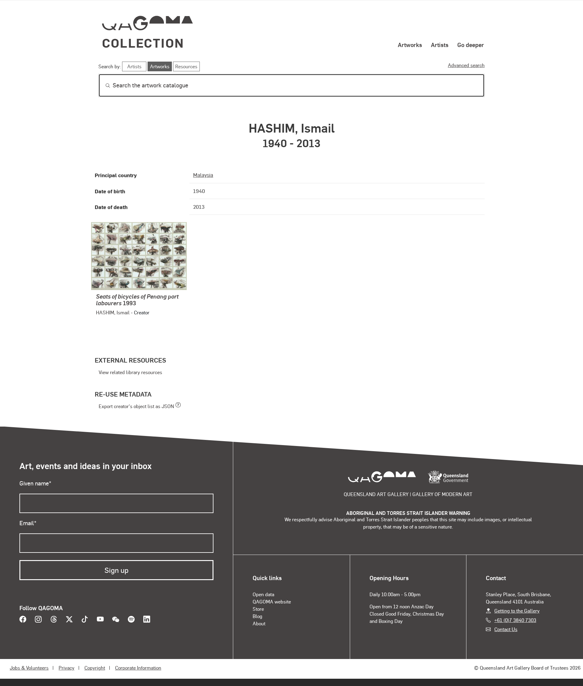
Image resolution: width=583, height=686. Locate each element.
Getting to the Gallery (517, 610)
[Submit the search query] (103, 86)
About (259, 623)
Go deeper (470, 45)
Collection (143, 43)
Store (258, 609)
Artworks (410, 45)
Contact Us (505, 629)
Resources (186, 66)
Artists (439, 45)
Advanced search (466, 65)
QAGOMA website (272, 601)
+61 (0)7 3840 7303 (515, 620)
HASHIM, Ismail (113, 312)
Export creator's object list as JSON (136, 406)
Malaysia (203, 174)
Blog (257, 616)
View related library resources (130, 372)
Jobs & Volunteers (29, 667)
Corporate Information (138, 667)
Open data (263, 594)
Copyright (94, 667)
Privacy (66, 667)
